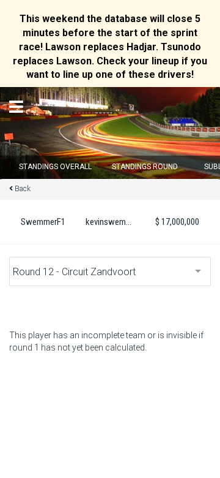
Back (23, 188)
